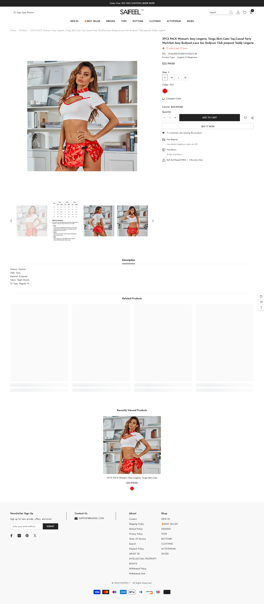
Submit (50, 526)
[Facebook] (11, 536)
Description (128, 260)
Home (13, 30)
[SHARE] (251, 118)
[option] (82, 116)
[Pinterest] (27, 536)
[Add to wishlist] (245, 117)
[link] (39, 385)
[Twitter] (35, 536)
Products (23, 30)
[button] (11, 221)
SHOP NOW (148, 3)
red (132, 488)
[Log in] (238, 12)
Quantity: (167, 111)
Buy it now (208, 126)
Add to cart (209, 117)
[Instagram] (19, 536)
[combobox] (219, 12)
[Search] (221, 12)
